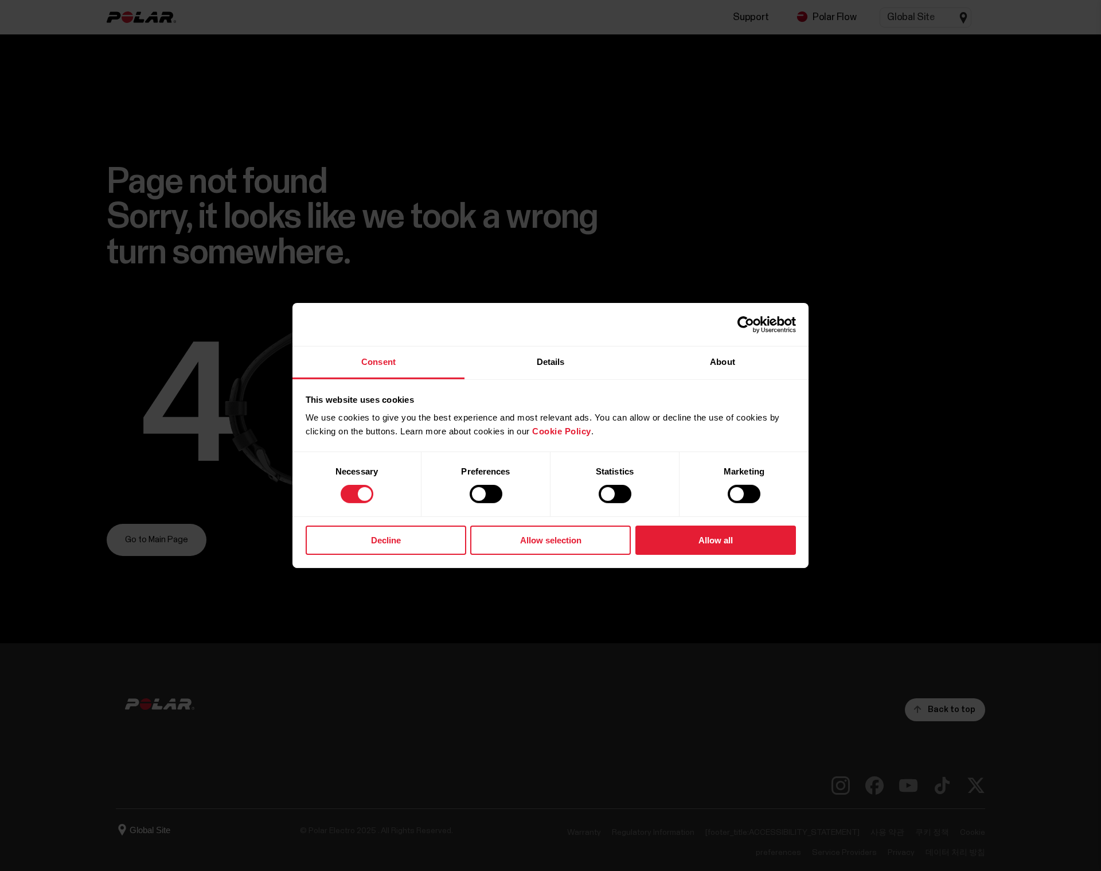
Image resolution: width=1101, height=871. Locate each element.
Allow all (715, 540)
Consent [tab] (378, 362)
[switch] (486, 494)
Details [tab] (551, 362)
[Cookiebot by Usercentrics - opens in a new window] (746, 324)
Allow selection (550, 540)
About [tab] (722, 362)
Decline (386, 540)
